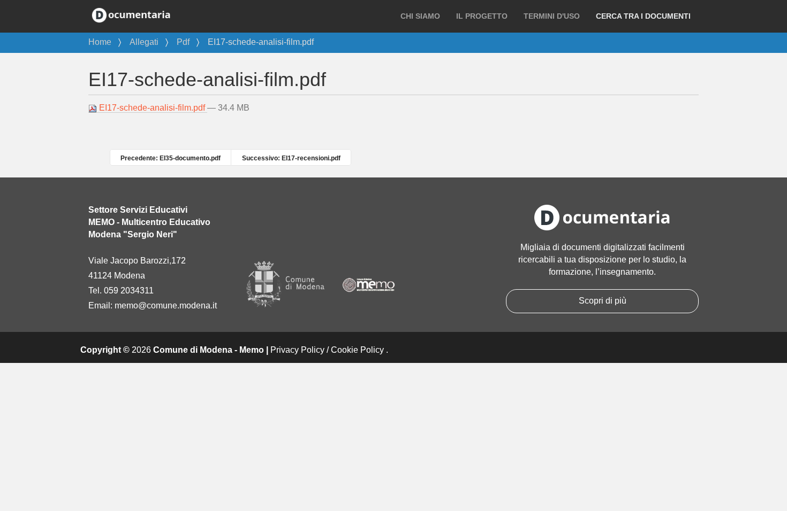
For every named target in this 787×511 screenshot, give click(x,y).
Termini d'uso (552, 16)
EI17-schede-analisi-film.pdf (152, 107)
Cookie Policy (357, 349)
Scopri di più (602, 300)
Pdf (183, 42)
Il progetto (482, 16)
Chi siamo (420, 16)
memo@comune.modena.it (166, 305)
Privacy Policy (297, 349)
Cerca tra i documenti (643, 16)
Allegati (144, 42)
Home (99, 42)
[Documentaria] (131, 14)
